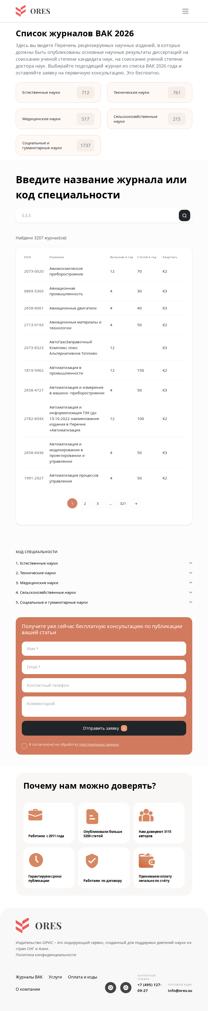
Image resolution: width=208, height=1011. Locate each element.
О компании (28, 989)
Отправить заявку (101, 728)
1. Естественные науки (37, 563)
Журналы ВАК (29, 977)
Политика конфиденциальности (46, 954)
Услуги (55, 977)
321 (123, 503)
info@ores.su (180, 990)
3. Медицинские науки (37, 582)
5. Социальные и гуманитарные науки (52, 602)
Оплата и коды (82, 977)
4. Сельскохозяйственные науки (46, 592)
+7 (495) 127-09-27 (149, 987)
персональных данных (99, 744)
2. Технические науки (36, 572)
